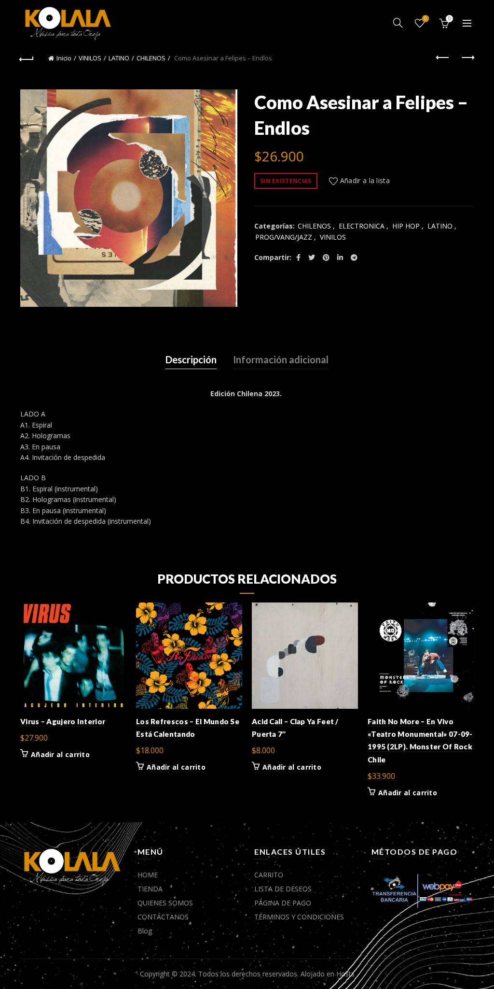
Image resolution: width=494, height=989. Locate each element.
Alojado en (318, 973)
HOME (147, 874)
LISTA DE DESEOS (283, 888)
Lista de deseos (425, 19)
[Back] (27, 58)
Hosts (345, 973)
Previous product (443, 58)
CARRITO (268, 874)
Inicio (63, 58)
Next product (467, 58)
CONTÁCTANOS (163, 916)
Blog (144, 930)
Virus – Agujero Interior (62, 721)
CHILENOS (151, 58)
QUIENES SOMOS (165, 902)
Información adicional (281, 359)
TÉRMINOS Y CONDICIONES (299, 916)
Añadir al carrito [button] (60, 754)
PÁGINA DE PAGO (282, 902)
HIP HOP (406, 225)
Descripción (191, 359)
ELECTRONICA (361, 225)
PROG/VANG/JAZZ (283, 237)
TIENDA (150, 888)
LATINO (119, 58)
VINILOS (90, 58)
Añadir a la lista (365, 180)
